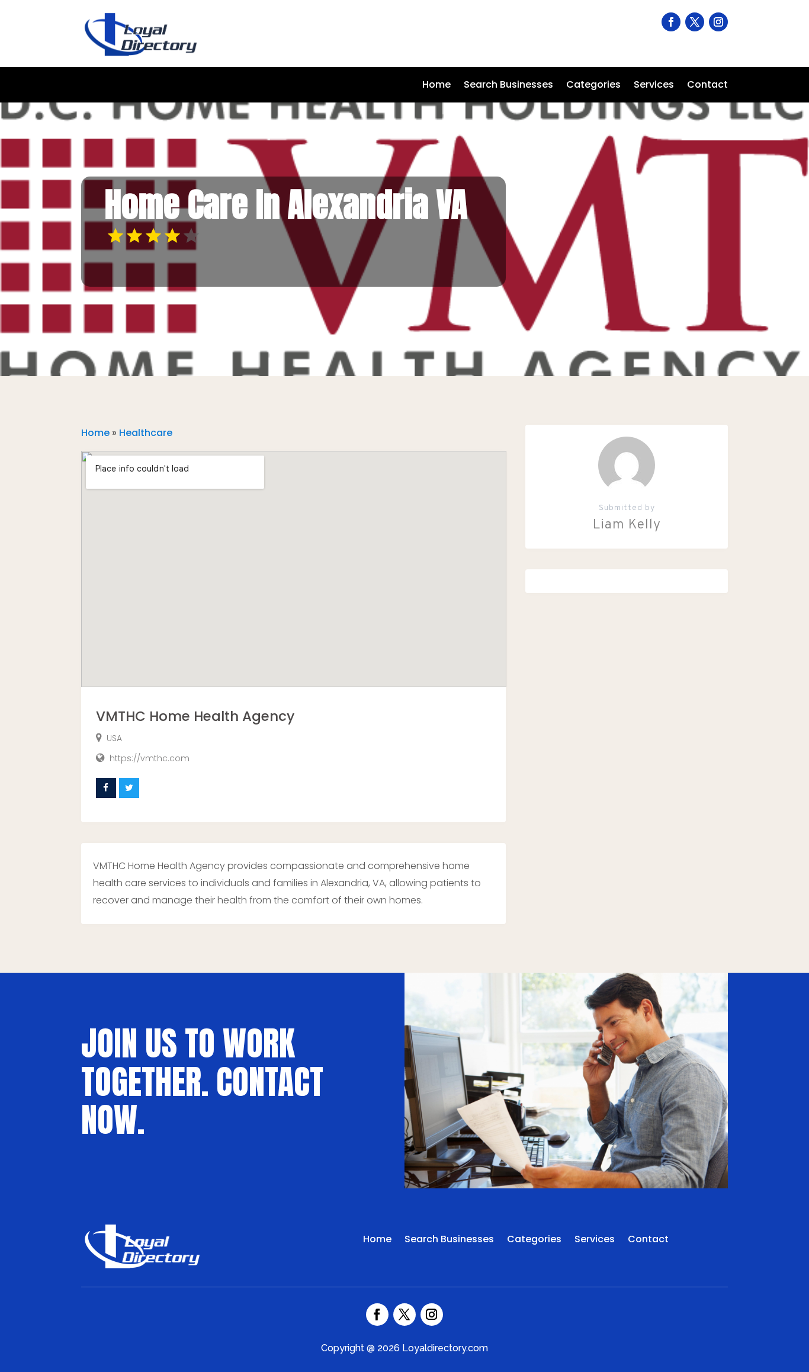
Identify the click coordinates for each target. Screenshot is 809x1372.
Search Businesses (508, 86)
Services (654, 86)
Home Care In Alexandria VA (286, 204)
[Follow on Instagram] (718, 21)
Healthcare (145, 433)
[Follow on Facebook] (671, 21)
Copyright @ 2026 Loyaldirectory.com (404, 1348)
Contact (707, 86)
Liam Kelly (627, 525)
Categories (593, 86)
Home (436, 86)
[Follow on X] (694, 21)
